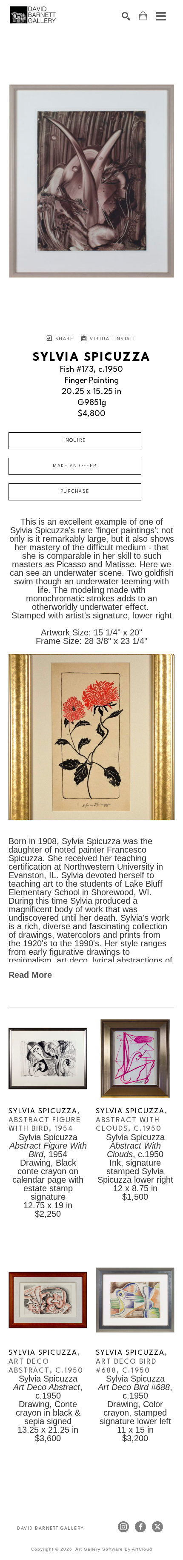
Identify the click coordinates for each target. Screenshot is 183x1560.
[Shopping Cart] (143, 16)
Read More (30, 975)
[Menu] (161, 16)
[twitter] (157, 1526)
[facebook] (140, 1526)
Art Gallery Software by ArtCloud (113, 1549)
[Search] (126, 16)
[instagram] (123, 1526)
